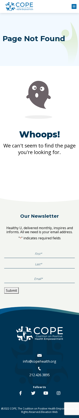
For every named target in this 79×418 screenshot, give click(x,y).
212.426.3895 (39, 375)
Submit (11, 290)
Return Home (39, 168)
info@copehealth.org (39, 361)
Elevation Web (49, 412)
